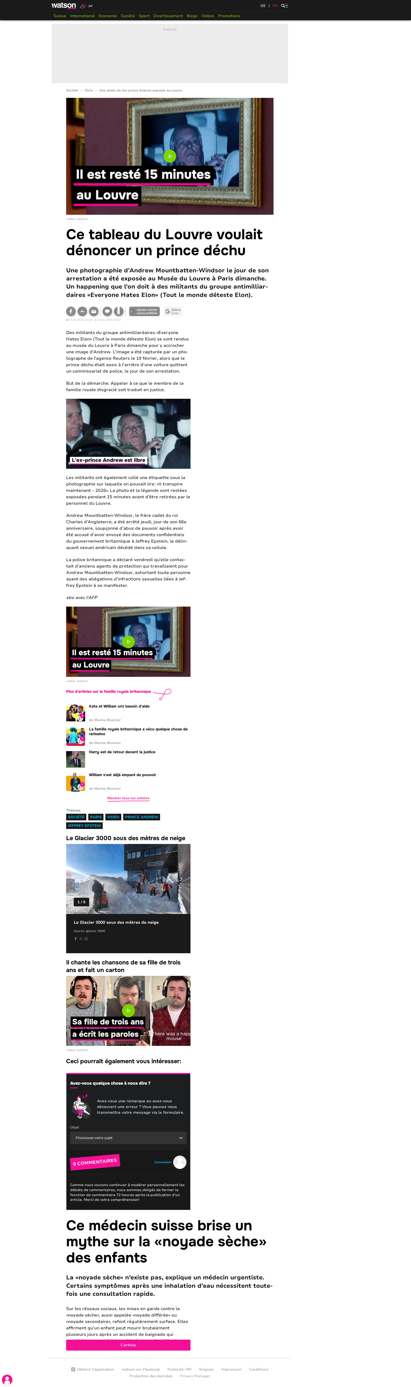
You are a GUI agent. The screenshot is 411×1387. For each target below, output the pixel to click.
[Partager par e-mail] (93, 311)
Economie (108, 16)
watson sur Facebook (141, 1369)
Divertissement (168, 16)
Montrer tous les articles (128, 798)
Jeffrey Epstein (84, 825)
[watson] (64, 5)
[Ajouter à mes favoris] (118, 311)
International (82, 16)
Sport (144, 16)
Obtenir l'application (95, 1369)
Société (128, 16)
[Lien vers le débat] (107, 311)
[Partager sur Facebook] (71, 311)
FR (275, 5)
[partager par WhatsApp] (86, 939)
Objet (74, 1127)
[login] (7, 1380)
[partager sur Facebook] (76, 939)
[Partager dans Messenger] (82, 311)
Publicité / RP (179, 1369)
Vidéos (207, 16)
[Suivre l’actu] (173, 311)
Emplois (206, 1369)
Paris (89, 90)
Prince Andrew (141, 817)
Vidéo (113, 817)
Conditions (258, 1369)
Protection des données (150, 1376)
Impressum (231, 1369)
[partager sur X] (80, 938)
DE (263, 5)
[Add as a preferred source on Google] (144, 311)
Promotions (229, 16)
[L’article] (170, 1284)
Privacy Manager (195, 1376)
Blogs (192, 16)
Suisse (60, 16)
